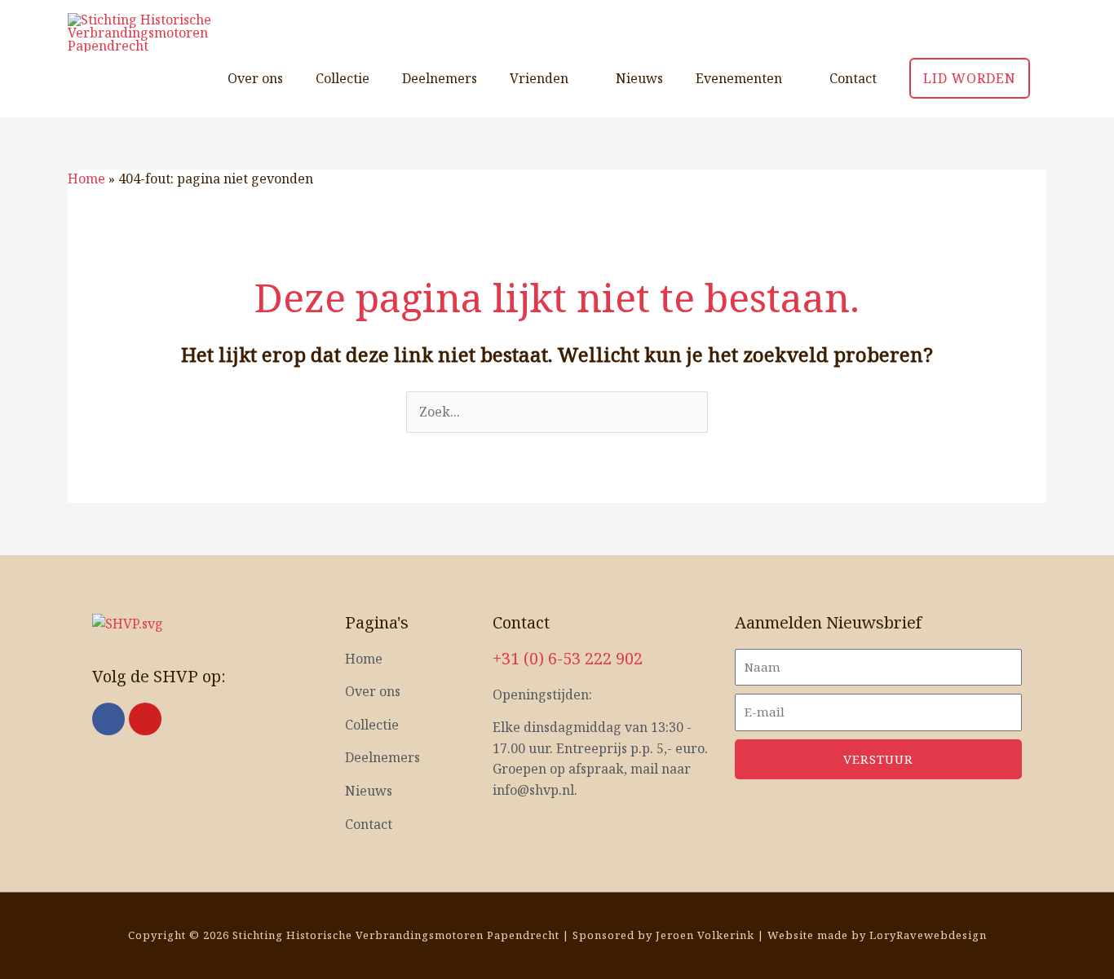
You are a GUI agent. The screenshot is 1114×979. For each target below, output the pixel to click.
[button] (969, 78)
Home (86, 178)
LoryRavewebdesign (928, 935)
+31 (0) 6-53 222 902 (568, 658)
